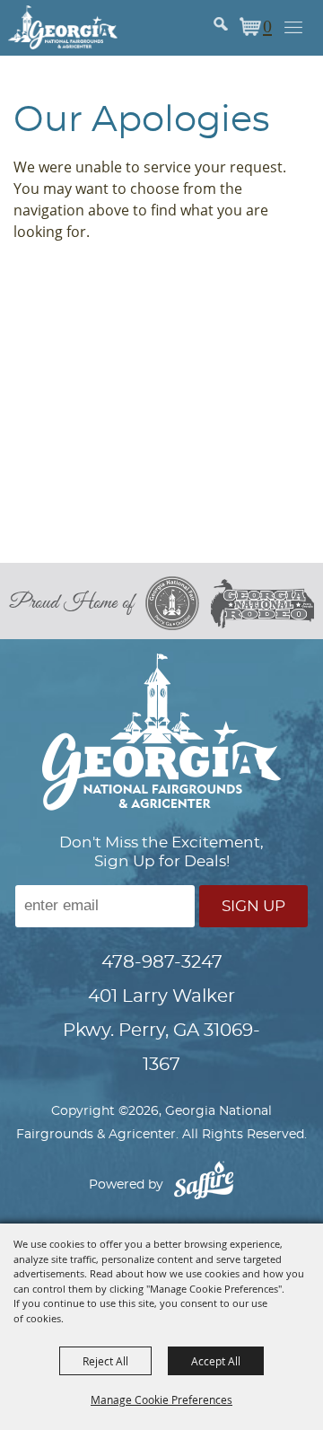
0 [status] (267, 25)
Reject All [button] (105, 1361)
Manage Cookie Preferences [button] (161, 1399)
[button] (232, 28)
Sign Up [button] (253, 906)
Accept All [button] (215, 1361)
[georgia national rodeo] (262, 603)
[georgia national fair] (178, 603)
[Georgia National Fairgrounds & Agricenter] (63, 27)
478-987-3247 (162, 962)
